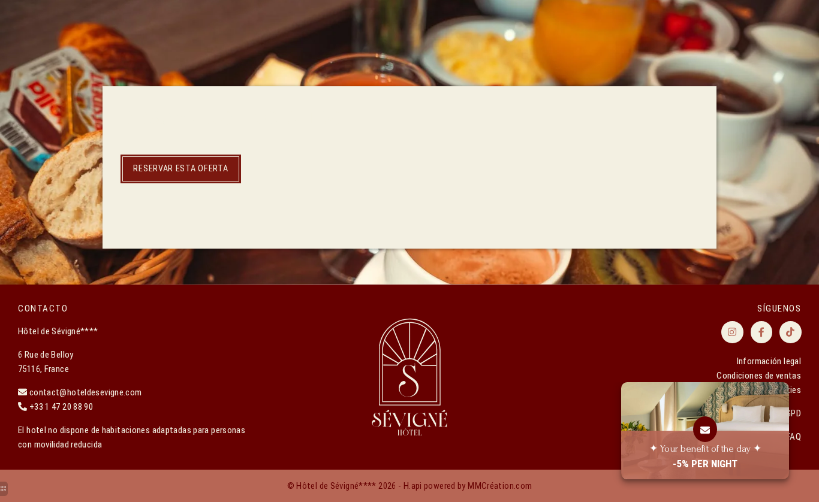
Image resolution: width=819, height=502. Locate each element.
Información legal (769, 361)
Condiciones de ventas (758, 375)
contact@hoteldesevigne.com (85, 392)
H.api (413, 485)
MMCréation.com (500, 485)
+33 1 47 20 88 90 (61, 406)
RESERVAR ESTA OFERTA (180, 168)
